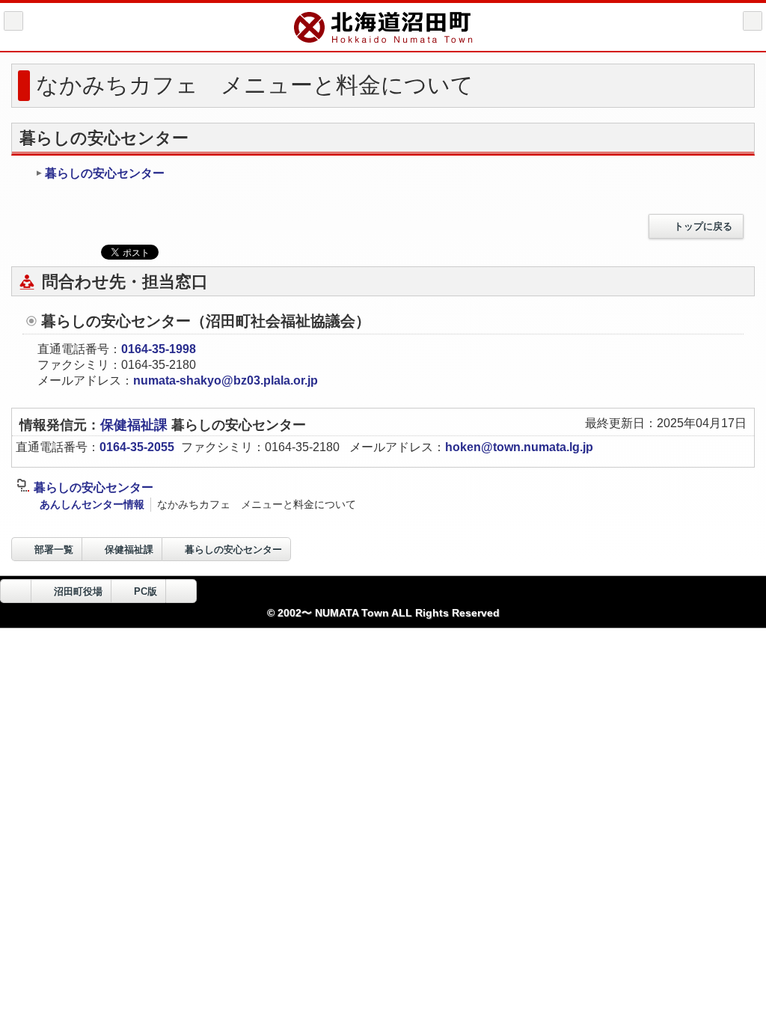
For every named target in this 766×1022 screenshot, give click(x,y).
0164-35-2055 (136, 447)
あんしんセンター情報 (92, 504)
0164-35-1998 (158, 349)
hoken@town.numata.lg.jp (519, 447)
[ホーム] (13, 21)
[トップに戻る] (181, 591)
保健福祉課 (135, 424)
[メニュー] (752, 21)
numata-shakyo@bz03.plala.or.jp (225, 380)
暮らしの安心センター (105, 173)
